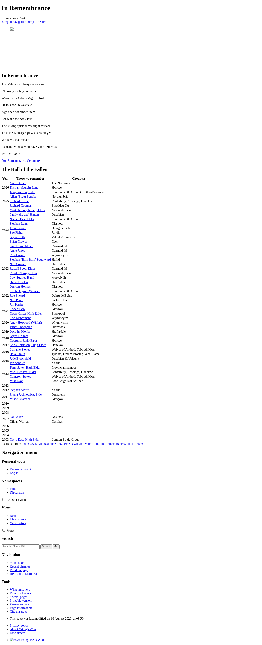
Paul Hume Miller (21, 246)
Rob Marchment (20, 318)
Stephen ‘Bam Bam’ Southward (30, 259)
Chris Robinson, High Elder (28, 345)
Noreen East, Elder (22, 219)
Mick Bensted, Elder (23, 372)
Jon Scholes (17, 363)
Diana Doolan (19, 282)
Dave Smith (17, 354)
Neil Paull (16, 300)
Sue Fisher (16, 232)
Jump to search (36, 22)
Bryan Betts (17, 237)
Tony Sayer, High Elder (25, 367)
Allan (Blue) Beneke (23, 196)
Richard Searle (19, 201)
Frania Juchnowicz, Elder (26, 394)
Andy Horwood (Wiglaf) (26, 322)
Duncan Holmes (20, 286)
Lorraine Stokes (20, 349)
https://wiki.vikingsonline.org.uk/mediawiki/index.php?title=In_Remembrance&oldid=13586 (83, 443)
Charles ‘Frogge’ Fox (23, 273)
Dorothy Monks (20, 331)
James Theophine (21, 327)
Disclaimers (17, 633)
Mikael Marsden (20, 399)
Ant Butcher (18, 183)
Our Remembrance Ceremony (21, 160)
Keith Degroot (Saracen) (25, 291)
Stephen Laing (19, 223)
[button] (3, 499)
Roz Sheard (17, 295)
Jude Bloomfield (20, 358)
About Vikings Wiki (23, 629)
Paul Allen (16, 417)
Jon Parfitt (16, 304)
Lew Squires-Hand (22, 277)
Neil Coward (18, 264)
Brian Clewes (18, 241)
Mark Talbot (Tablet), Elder (27, 210)
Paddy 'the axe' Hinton (24, 214)
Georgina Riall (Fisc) (23, 340)
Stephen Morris (19, 390)
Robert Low (17, 309)
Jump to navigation (14, 22)
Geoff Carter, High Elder (26, 313)
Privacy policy (19, 625)
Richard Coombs (21, 205)
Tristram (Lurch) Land (24, 187)
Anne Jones (17, 250)
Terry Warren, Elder (22, 192)
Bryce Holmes (19, 336)
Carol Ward (17, 255)
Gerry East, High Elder (25, 439)
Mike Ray (16, 381)
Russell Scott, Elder (22, 268)
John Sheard (18, 228)
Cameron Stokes (20, 376)
